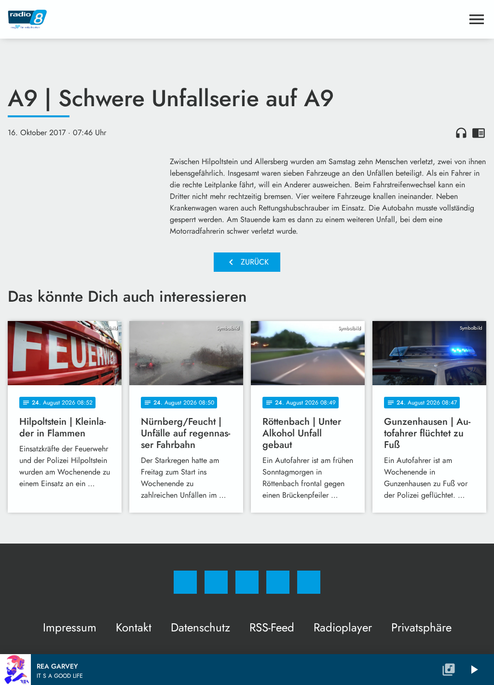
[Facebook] (185, 582)
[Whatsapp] (247, 582)
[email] (308, 582)
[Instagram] (216, 582)
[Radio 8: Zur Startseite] (235, 19)
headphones (461, 133)
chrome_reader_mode (478, 133)
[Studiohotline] (277, 582)
